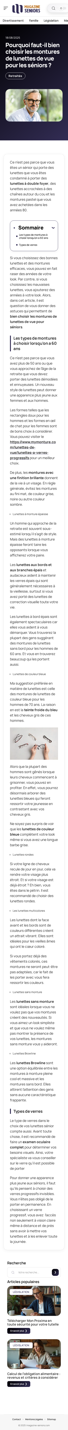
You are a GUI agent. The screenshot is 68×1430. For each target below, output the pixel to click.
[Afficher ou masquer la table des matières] (49, 227)
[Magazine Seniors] (26, 8)
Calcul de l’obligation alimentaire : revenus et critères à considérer (33, 1376)
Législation (21, 1292)
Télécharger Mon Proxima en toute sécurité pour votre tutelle (33, 1322)
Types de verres (28, 245)
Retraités (15, 76)
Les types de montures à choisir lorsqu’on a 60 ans (33, 236)
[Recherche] (53, 8)
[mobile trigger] (7, 8)
